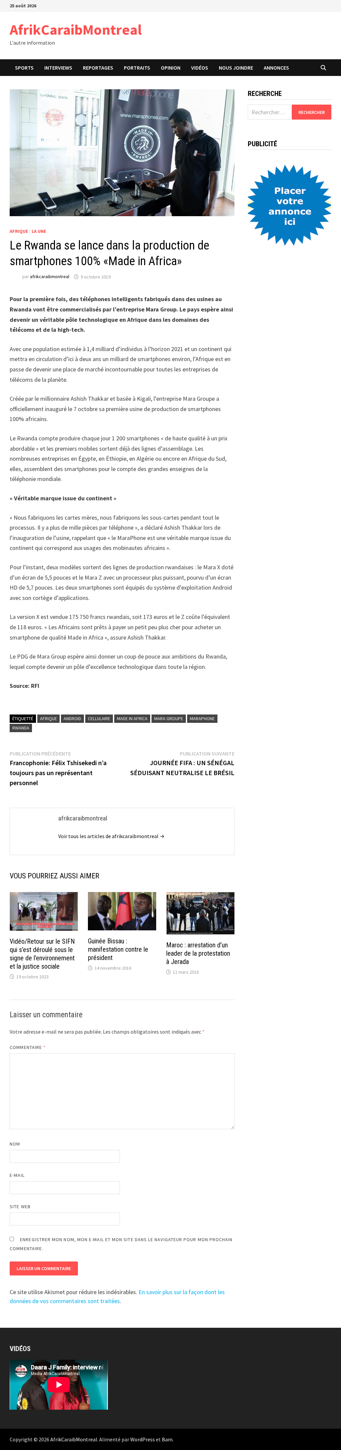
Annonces (276, 67)
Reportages (98, 67)
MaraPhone (202, 719)
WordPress (142, 1439)
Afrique (19, 231)
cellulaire (99, 719)
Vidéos (199, 67)
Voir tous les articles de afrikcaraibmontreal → (111, 836)
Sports (24, 67)
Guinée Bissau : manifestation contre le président (118, 949)
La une (39, 231)
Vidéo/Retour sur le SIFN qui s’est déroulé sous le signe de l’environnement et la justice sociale (42, 953)
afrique (48, 719)
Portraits (137, 67)
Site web (20, 1206)
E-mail (17, 1175)
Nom (15, 1144)
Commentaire (28, 1047)
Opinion (170, 67)
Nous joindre (236, 67)
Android (72, 719)
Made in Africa (132, 719)
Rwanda (20, 728)
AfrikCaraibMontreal (76, 29)
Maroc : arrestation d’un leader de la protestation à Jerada (198, 953)
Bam (167, 1439)
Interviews (58, 67)
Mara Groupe (168, 719)
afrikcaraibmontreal (49, 277)
